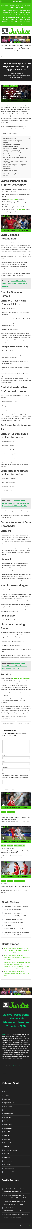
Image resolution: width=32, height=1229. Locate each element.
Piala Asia (7, 1139)
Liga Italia (7, 1121)
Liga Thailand (8, 1128)
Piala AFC (7, 1132)
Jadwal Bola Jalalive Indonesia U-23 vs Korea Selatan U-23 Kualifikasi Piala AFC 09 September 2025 (16, 950)
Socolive (12, 15)
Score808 (5, 19)
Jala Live (15, 10)
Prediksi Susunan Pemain (11, 146)
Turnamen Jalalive (9, 1172)
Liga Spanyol (8, 1124)
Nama (4, 755)
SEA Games (7, 1165)
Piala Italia (7, 1157)
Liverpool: (8, 168)
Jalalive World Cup (25, 10)
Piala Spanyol (8, 1161)
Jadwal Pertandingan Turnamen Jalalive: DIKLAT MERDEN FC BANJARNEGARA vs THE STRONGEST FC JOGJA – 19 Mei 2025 (9, 723)
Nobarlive (27, 19)
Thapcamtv (11, 17)
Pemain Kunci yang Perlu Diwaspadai (14, 165)
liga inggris (26, 821)
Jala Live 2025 (20, 209)
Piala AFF (10, 845)
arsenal (8, 821)
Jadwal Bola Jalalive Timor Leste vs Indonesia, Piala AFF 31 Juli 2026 (15, 921)
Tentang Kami (27, 22)
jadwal (13, 717)
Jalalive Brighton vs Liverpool (10, 105)
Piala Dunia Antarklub (10, 1150)
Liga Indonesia (8, 1114)
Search (27, 57)
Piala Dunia (7, 1146)
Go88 (20, 22)
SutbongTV (26, 15)
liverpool (7, 719)
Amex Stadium (13, 199)
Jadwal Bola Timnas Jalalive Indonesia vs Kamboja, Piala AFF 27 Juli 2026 (17, 927)
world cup (5, 5)
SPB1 (16, 22)
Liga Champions (9, 1103)
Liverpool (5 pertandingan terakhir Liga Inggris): (16, 162)
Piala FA (6, 1154)
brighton (8, 717)
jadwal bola (19, 717)
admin (12, 88)
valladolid (20, 7)
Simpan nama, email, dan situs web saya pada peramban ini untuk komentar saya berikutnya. (15, 776)
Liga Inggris (14, 85)
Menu (5, 57)
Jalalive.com (13, 19)
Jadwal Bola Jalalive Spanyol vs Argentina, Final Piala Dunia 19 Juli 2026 (17, 933)
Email (4, 761)
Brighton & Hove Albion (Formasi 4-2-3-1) (16, 148)
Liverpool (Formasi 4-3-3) (12, 150)
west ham (27, 5)
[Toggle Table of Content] (28, 138)
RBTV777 (4, 22)
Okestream (21, 12)
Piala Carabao (8, 1143)
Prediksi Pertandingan (10, 170)
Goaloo (6, 15)
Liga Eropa (7, 1110)
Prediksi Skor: (8, 172)
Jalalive (10, 10)
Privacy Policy (18, 24)
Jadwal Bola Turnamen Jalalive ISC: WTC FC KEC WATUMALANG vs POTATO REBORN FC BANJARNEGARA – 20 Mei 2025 (24, 723)
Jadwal (25, 24)
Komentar (5, 739)
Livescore (14, 12)
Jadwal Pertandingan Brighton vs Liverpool (13, 142)
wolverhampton (16, 5)
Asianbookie (6, 12)
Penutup (5, 176)
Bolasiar (11, 22)
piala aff (20, 855)
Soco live (18, 15)
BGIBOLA (18, 17)
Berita (6, 1092)
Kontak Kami (9, 24)
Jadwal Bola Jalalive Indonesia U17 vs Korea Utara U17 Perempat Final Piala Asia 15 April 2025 (17, 957)
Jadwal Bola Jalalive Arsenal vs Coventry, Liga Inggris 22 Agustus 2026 (17, 908)
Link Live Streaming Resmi (11, 174)
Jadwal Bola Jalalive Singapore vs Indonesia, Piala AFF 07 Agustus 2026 (15, 914)
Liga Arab (7, 1099)
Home (4, 10)
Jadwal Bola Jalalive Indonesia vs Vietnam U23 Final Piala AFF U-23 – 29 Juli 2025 (16, 973)
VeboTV (4, 17)
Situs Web (5, 767)
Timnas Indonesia (20, 845)
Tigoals (28, 12)
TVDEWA (20, 19)
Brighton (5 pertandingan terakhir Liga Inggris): (15, 158)
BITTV (24, 17)
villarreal (11, 7)
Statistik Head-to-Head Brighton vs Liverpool (14, 153)
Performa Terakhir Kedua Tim (12, 156)
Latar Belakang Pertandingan (12, 145)
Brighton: (7, 166)
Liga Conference (9, 1106)
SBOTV (29, 17)
